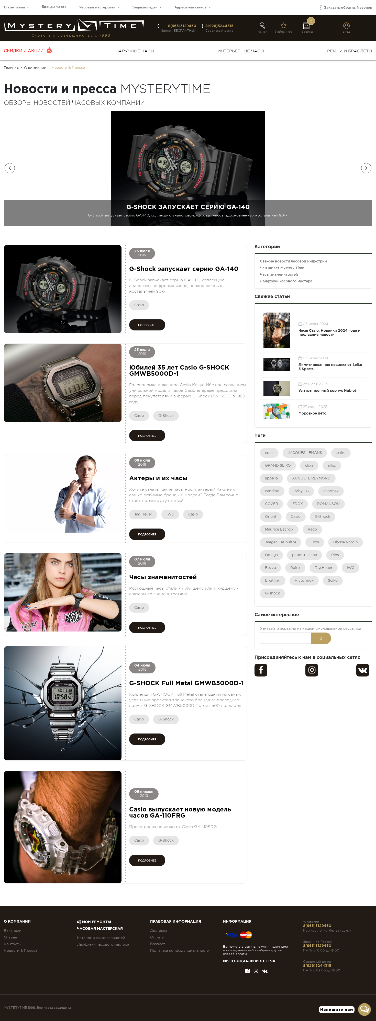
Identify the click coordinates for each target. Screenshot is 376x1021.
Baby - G (301, 491)
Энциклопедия (146, 7)
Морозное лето (312, 413)
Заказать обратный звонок (347, 7)
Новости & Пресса (20, 950)
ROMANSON (328, 504)
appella (271, 478)
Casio (139, 305)
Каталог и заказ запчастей (101, 938)
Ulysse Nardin (345, 542)
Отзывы (11, 937)
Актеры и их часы (158, 478)
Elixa (315, 542)
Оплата (157, 937)
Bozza (270, 567)
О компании (15, 7)
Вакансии (12, 930)
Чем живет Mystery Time (282, 268)
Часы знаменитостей (163, 577)
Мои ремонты (96, 922)
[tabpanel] (62, 289)
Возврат (157, 944)
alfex (332, 465)
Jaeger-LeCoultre (280, 542)
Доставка (158, 930)
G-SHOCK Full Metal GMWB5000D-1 (186, 683)
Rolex (295, 567)
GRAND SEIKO (278, 465)
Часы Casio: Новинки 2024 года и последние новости (329, 332)
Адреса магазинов (191, 7)
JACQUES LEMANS (305, 452)
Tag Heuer (143, 514)
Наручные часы (135, 51)
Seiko (333, 580)
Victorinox (304, 580)
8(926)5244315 (219, 26)
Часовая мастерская (98, 7)
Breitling (272, 580)
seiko (341, 452)
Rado (312, 529)
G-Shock (166, 415)
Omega (271, 555)
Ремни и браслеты (349, 51)
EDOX (297, 504)
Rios (335, 555)
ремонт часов (304, 555)
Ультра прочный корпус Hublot (327, 390)
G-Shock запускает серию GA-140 (184, 269)
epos (269, 452)
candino (272, 491)
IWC (170, 514)
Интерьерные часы (241, 51)
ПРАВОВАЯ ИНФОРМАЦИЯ (175, 921)
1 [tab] (62, 322)
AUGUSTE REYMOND (311, 478)
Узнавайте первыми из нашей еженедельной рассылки (310, 628)
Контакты (12, 944)
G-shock (272, 593)
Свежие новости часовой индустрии (293, 261)
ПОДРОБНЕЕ (147, 325)
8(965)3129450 (182, 26)
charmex (331, 491)
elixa (309, 465)
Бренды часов (54, 7)
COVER (271, 504)
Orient (271, 516)
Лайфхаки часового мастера (286, 281)
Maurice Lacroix (279, 529)
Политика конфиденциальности (179, 950)
